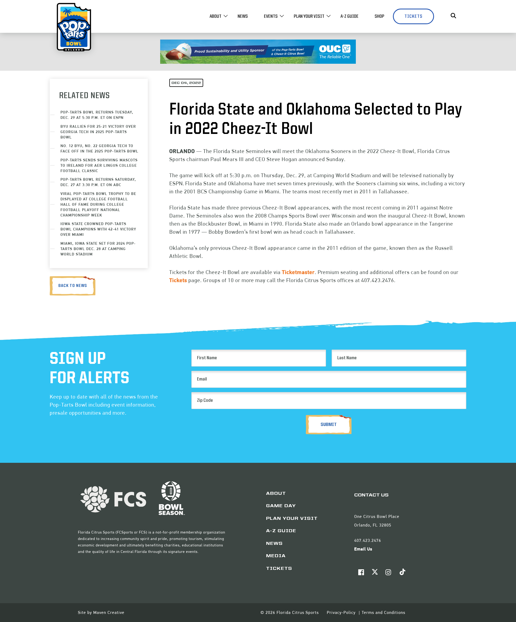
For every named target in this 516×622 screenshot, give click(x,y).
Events (271, 16)
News (243, 16)
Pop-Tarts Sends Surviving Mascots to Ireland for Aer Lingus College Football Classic (99, 165)
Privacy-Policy (342, 612)
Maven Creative (108, 612)
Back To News (72, 286)
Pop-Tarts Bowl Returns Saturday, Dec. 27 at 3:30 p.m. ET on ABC (98, 182)
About (215, 16)
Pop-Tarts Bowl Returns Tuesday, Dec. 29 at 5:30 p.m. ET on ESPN (96, 115)
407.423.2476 (367, 540)
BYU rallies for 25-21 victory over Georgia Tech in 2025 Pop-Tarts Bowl (98, 131)
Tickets (413, 16)
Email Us (363, 549)
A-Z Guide (350, 16)
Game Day (281, 506)
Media (276, 556)
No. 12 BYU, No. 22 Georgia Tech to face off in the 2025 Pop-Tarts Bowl (99, 148)
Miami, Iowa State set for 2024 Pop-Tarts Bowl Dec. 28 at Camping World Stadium (98, 248)
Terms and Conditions (383, 612)
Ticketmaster (298, 272)
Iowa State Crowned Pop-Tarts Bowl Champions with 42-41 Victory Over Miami (98, 229)
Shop (379, 16)
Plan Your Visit (309, 16)
